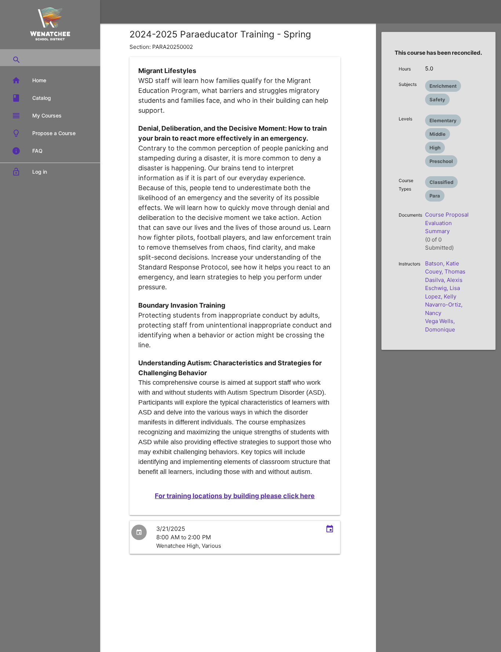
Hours (405, 69)
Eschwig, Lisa (442, 288)
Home (29, 80)
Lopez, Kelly (440, 296)
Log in (29, 171)
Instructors (409, 264)
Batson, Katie (442, 263)
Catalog (31, 98)
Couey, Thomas (445, 271)
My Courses (37, 115)
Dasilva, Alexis (443, 279)
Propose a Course (44, 133)
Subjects (408, 84)
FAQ (27, 150)
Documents (410, 215)
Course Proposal (447, 214)
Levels (405, 119)
